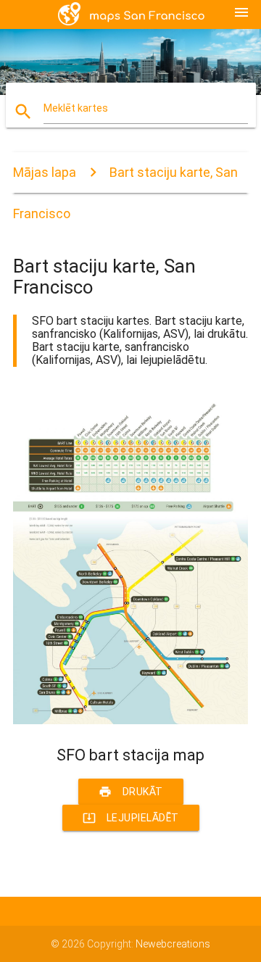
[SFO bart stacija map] (130, 720)
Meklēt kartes (76, 108)
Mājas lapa (44, 172)
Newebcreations (173, 944)
